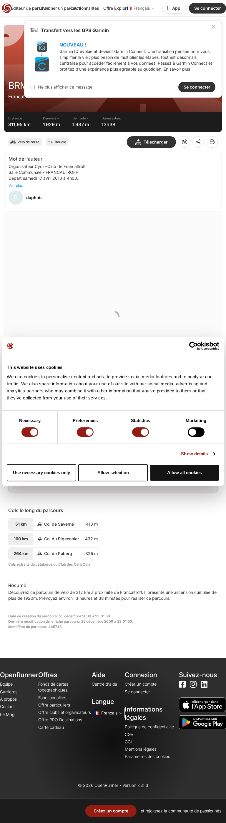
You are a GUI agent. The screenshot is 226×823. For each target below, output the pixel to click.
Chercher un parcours (60, 8)
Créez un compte (111, 810)
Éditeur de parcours (30, 8)
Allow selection (113, 472)
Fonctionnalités (84, 8)
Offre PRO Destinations (60, 719)
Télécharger (156, 141)
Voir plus (16, 185)
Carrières (8, 691)
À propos (8, 699)
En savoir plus (177, 68)
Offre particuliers (54, 704)
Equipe (6, 684)
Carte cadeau (51, 727)
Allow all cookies (184, 472)
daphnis (34, 197)
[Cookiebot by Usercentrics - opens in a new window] (193, 345)
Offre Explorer (116, 8)
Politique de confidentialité (149, 726)
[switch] (85, 432)
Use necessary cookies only (41, 472)
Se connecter (207, 8)
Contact (7, 706)
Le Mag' (8, 714)
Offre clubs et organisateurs (64, 712)
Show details (194, 453)
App (176, 8)
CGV (129, 734)
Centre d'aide (104, 684)
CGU (129, 741)
